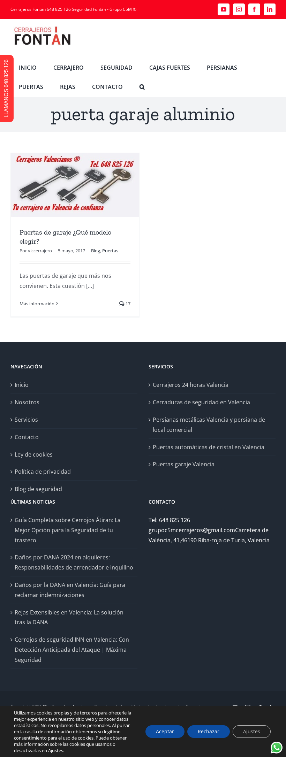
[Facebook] (254, 9)
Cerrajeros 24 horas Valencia (190, 385)
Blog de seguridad (38, 489)
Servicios (26, 419)
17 (127, 303)
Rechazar (208, 731)
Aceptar (165, 731)
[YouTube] (223, 9)
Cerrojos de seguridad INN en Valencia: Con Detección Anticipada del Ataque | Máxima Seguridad (72, 650)
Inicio (22, 385)
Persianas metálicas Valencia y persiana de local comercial (209, 425)
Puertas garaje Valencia (183, 464)
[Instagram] (239, 9)
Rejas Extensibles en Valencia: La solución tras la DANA (69, 617)
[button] (142, 87)
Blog (95, 250)
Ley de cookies (34, 454)
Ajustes (251, 731)
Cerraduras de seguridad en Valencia (201, 402)
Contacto (27, 437)
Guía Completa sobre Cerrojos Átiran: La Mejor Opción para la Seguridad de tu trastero (68, 530)
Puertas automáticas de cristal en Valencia (208, 447)
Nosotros (27, 402)
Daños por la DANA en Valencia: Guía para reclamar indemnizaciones (70, 590)
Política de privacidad (43, 471)
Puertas (110, 250)
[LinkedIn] (270, 9)
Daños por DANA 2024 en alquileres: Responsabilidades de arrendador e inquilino (74, 562)
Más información (37, 303)
